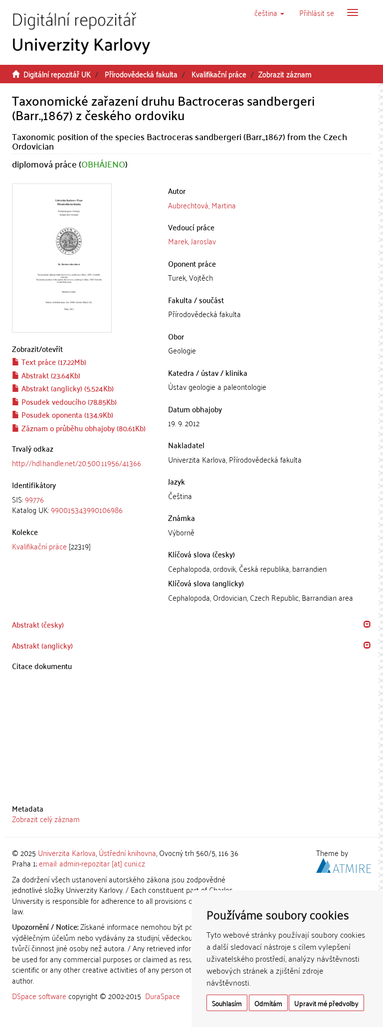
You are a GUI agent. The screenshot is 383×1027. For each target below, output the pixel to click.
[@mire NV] (343, 864)
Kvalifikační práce (219, 74)
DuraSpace (162, 996)
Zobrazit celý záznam (46, 819)
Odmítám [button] (268, 1003)
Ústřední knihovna (127, 852)
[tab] (82, 504)
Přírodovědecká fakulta (141, 74)
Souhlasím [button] (227, 1003)
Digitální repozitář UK (57, 74)
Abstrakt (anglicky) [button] (42, 645)
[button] (269, 12)
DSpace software (39, 996)
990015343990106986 (87, 509)
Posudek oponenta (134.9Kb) (66, 414)
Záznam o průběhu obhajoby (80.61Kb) (82, 428)
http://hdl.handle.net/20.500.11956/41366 (76, 463)
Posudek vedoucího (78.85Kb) (68, 401)
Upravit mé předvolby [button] (326, 1003)
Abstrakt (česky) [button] (38, 624)
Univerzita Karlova (67, 852)
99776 (34, 499)
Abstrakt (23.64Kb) (49, 375)
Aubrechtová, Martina (202, 205)
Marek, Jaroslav (192, 241)
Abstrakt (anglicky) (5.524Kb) (66, 388)
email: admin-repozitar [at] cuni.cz (92, 863)
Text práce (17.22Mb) (52, 361)
